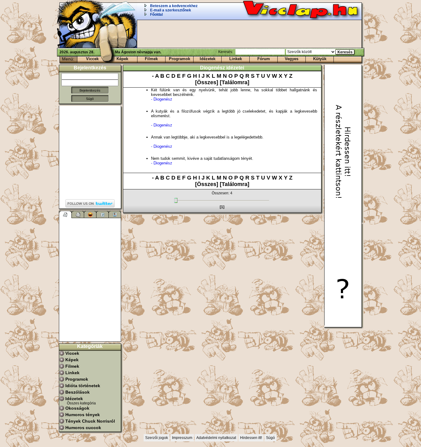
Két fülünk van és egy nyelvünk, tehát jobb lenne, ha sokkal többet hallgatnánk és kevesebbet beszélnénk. (234, 94)
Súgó (90, 99)
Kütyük (319, 58)
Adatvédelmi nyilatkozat (216, 438)
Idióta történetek (82, 385)
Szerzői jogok (156, 438)
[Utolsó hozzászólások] (65, 214)
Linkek (235, 58)
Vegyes (291, 58)
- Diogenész (161, 99)
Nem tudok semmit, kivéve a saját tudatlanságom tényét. (202, 160)
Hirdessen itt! (251, 438)
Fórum (263, 58)
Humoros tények (82, 414)
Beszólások (77, 392)
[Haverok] (115, 214)
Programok (179, 58)
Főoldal (156, 14)
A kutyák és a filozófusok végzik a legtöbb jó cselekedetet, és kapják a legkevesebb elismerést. (234, 118)
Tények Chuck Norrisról (90, 421)
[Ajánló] (102, 214)
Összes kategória (81, 403)
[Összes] (207, 82)
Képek (122, 58)
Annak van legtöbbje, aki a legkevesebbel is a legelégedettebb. (207, 142)
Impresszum (182, 438)
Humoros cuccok (83, 427)
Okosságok (77, 408)
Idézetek (207, 58)
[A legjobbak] (90, 214)
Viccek (92, 58)
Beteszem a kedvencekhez (174, 6)
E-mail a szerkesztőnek (170, 10)
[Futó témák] (78, 214)
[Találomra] (234, 82)
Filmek (151, 58)
